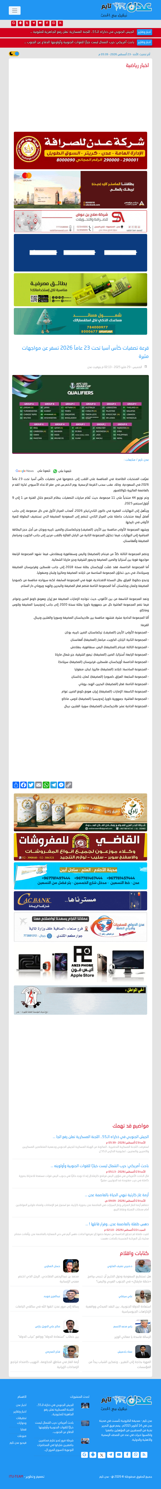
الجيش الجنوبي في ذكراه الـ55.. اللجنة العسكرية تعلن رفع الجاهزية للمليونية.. (55, 1410)
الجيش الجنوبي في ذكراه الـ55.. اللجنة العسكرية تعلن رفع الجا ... (101, 1137)
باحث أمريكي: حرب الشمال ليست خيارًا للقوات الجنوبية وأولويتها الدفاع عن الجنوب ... (79, 42)
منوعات (21, 1436)
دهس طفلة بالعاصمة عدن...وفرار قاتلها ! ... (117, 1224)
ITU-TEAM (16, 1476)
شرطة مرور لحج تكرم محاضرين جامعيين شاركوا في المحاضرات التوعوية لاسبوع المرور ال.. (55, 1445)
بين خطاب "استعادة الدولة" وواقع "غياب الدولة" (48, 1336)
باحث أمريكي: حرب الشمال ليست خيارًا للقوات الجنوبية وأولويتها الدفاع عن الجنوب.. (54, 1427)
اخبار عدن (21, 1405)
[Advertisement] (80, 99)
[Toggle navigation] (15, 10)
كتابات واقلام (134, 1253)
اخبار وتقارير (19, 1411)
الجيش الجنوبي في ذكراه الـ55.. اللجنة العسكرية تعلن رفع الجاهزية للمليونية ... (82, 32)
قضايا (23, 1429)
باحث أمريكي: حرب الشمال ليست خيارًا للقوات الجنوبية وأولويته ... (100, 1166)
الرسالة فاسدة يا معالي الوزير (132, 1337)
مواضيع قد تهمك (131, 1126)
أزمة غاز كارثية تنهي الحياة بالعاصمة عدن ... (117, 1195)
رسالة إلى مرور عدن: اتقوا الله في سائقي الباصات (47, 1306)
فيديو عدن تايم (18, 1442)
